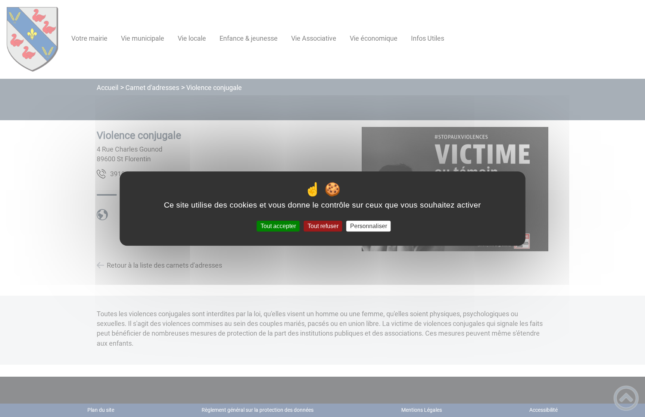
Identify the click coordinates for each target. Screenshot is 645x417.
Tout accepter (278, 226)
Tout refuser (323, 226)
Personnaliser (368, 226)
